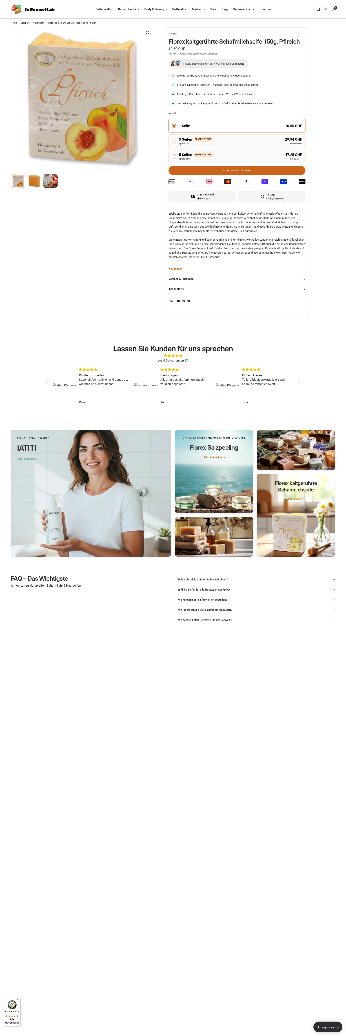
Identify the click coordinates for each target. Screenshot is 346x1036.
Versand (183, 54)
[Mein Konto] (325, 9)
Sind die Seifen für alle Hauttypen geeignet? (204, 589)
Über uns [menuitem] (266, 9)
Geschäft (25, 23)
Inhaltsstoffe (176, 289)
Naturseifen (38, 23)
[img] (173, 355)
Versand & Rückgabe (181, 278)
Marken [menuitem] (197, 9)
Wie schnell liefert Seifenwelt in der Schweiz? (205, 620)
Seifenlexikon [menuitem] (242, 9)
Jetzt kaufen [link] (294, 499)
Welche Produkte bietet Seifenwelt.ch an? (202, 579)
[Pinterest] (183, 301)
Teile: (171, 301)
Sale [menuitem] (213, 9)
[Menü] (18, 1000)
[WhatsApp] (189, 301)
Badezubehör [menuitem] (127, 9)
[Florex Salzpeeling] (214, 471)
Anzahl (172, 113)
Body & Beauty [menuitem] (154, 9)
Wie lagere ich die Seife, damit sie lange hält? (205, 609)
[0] (332, 9)
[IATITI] (91, 493)
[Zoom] (147, 32)
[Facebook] (178, 301)
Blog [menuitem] (224, 9)
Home (14, 23)
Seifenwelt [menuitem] (103, 9)
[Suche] (318, 9)
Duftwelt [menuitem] (178, 9)
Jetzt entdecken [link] (26, 459)
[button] (237, 126)
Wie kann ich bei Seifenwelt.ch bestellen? (202, 599)
